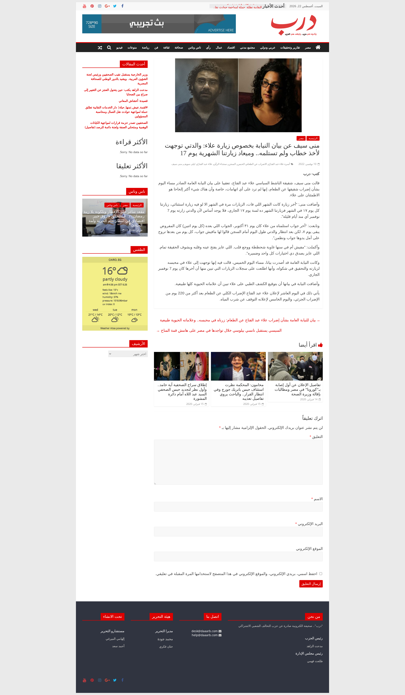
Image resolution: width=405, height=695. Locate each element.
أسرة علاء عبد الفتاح (279, 164)
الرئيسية (313, 138)
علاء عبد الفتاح (204, 164)
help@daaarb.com (205, 635)
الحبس (241, 164)
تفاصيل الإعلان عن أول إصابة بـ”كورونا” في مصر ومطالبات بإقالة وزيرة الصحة (298, 389)
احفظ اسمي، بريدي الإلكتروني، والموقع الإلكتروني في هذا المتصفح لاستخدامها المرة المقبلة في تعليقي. (236, 574)
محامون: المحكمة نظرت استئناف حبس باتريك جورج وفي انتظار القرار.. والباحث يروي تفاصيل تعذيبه (239, 392)
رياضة (145, 47)
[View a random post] (100, 47)
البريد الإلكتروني (309, 524)
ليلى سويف (189, 164)
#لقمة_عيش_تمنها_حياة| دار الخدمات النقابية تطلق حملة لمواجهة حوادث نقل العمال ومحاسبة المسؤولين (116, 111)
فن (156, 47)
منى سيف (176, 164)
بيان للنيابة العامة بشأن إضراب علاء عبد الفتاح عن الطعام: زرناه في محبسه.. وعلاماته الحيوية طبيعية (240, 319)
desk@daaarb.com (205, 631)
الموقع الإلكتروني (309, 549)
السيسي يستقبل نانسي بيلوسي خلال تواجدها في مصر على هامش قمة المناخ (219, 330)
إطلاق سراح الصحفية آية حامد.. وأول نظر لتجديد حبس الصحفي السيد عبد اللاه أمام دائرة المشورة (182, 392)
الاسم (317, 499)
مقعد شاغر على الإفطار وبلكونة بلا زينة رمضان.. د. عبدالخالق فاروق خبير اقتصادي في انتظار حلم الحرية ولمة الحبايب (113, 219)
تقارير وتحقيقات (290, 47)
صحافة (179, 47)
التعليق (316, 437)
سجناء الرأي (220, 164)
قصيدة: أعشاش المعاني (133, 101)
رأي (208, 47)
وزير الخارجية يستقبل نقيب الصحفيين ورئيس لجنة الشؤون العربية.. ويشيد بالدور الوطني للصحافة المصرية (117, 78)
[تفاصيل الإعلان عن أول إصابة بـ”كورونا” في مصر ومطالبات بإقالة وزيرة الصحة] (295, 354)
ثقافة (166, 47)
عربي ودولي (267, 47)
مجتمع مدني (247, 47)
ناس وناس (194, 47)
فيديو (119, 47)
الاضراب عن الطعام (256, 164)
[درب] (318, 47)
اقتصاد (231, 47)
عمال (219, 47)
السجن (232, 164)
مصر (308, 47)
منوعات (132, 47)
